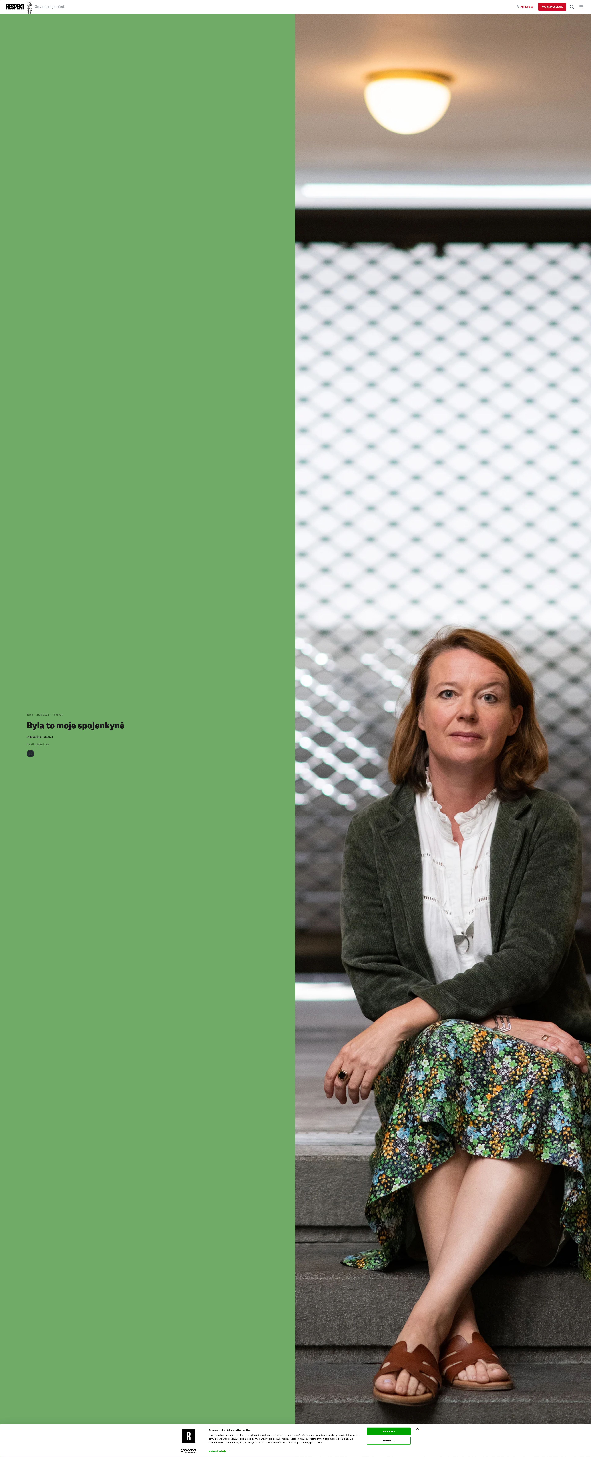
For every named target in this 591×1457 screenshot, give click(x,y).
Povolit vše (389, 1431)
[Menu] (581, 6)
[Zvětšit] (443, 735)
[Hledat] (572, 6)
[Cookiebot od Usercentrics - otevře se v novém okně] (188, 1451)
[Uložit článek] (30, 753)
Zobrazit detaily (217, 1451)
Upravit (387, 1440)
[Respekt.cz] (15, 6)
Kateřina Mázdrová (38, 744)
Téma (30, 714)
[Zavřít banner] (417, 1429)
